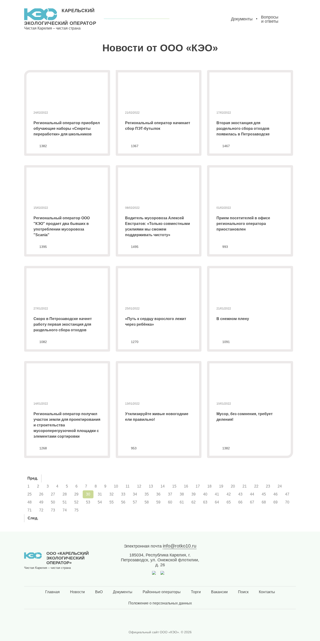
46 (275, 494)
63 (205, 502)
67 (252, 502)
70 (287, 502)
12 (139, 486)
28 (65, 494)
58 (147, 502)
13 (151, 486)
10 (116, 486)
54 (100, 502)
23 (268, 486)
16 (186, 486)
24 (280, 486)
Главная (52, 592)
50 (53, 502)
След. (33, 518)
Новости (77, 592)
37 (170, 494)
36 (158, 494)
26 (41, 494)
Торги (196, 592)
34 (135, 494)
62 (193, 502)
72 (41, 510)
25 (29, 494)
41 (217, 494)
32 (111, 494)
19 (221, 486)
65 (229, 502)
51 (65, 502)
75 (76, 510)
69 (275, 502)
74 (65, 510)
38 (182, 494)
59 (158, 502)
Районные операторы (162, 592)
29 (76, 494)
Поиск (243, 592)
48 (29, 502)
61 (182, 502)
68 (264, 502)
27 (53, 494)
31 (100, 494)
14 (162, 486)
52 (76, 502)
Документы (122, 592)
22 (256, 486)
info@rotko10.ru (179, 545)
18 (209, 486)
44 (252, 494)
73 (53, 510)
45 (264, 494)
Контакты (267, 592)
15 (174, 486)
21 (244, 486)
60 (170, 502)
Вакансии (219, 592)
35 (147, 494)
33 (123, 494)
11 (128, 486)
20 (233, 486)
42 (229, 494)
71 (29, 510)
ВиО (99, 592)
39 (193, 494)
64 (217, 502)
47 (287, 494)
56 (123, 502)
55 (111, 502)
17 (198, 486)
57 (135, 502)
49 (41, 502)
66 (240, 502)
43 (240, 494)
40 (205, 494)
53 (88, 502)
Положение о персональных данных (160, 603)
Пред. (32, 478)
